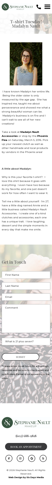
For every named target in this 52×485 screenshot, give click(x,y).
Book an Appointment (26, 447)
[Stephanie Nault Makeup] (17, 6)
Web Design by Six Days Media (26, 477)
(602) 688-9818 (26, 436)
